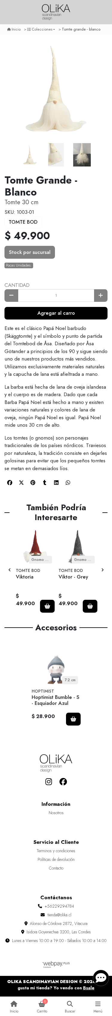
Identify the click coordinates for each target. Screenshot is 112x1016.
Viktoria (24, 576)
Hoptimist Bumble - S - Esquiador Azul (55, 700)
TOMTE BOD (23, 221)
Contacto (56, 868)
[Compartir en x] (21, 482)
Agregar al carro (56, 313)
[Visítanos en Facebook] (63, 781)
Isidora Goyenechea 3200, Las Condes (59, 932)
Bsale (88, 988)
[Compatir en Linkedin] (56, 482)
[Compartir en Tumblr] (44, 482)
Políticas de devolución (56, 859)
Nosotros (56, 813)
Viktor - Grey (73, 576)
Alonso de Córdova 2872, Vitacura (59, 923)
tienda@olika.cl (59, 915)
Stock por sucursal (29, 252)
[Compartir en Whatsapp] (68, 482)
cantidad (17, 285)
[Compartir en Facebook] (9, 482)
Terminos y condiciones (56, 851)
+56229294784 (59, 906)
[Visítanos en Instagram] (49, 781)
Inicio (16, 29)
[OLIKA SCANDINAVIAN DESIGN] (56, 12)
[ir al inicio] (56, 763)
